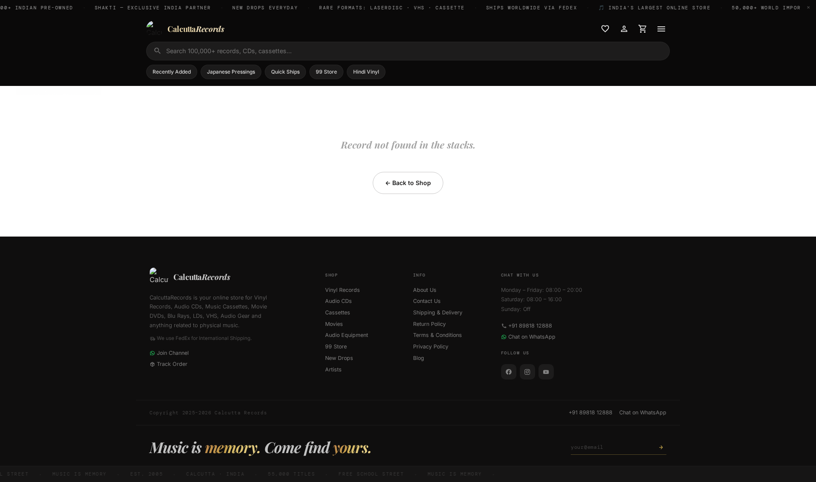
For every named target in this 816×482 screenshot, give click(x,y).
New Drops (339, 358)
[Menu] (661, 28)
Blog (418, 358)
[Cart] (642, 28)
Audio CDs (338, 301)
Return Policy (429, 324)
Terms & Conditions (437, 335)
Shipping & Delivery (437, 312)
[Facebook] (508, 371)
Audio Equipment (346, 335)
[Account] (623, 28)
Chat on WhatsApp (531, 337)
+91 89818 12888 (530, 325)
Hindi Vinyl (366, 71)
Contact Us (427, 301)
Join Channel (173, 353)
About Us (424, 290)
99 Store (326, 71)
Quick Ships (285, 71)
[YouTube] (546, 371)
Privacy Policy (430, 346)
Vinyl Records (342, 290)
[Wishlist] (605, 28)
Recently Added (172, 71)
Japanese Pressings (231, 71)
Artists (333, 369)
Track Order (172, 364)
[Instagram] (527, 371)
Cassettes (337, 312)
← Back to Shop (408, 182)
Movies (334, 324)
